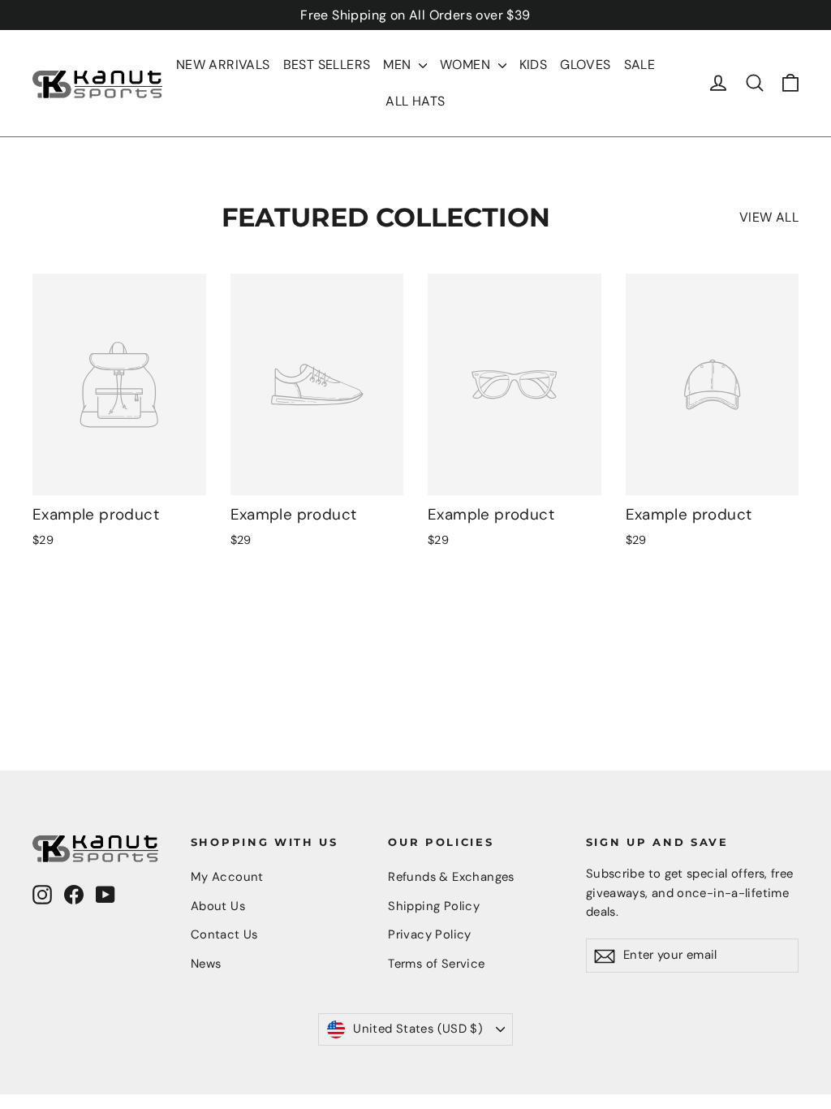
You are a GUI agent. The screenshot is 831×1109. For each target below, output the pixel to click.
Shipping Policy (434, 906)
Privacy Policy (429, 934)
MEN (399, 64)
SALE (640, 64)
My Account (227, 877)
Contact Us (224, 934)
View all (769, 217)
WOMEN (466, 64)
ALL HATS (415, 101)
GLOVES (585, 64)
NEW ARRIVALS (223, 64)
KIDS (533, 64)
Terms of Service (436, 964)
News (206, 964)
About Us (218, 906)
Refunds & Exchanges (451, 877)
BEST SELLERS (327, 64)
